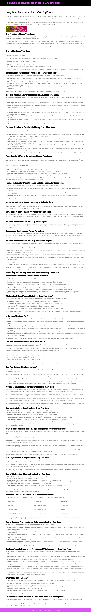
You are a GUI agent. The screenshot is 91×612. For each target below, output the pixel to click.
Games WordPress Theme (49, 610)
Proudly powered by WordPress (37, 610)
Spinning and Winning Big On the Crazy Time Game (33, 3)
